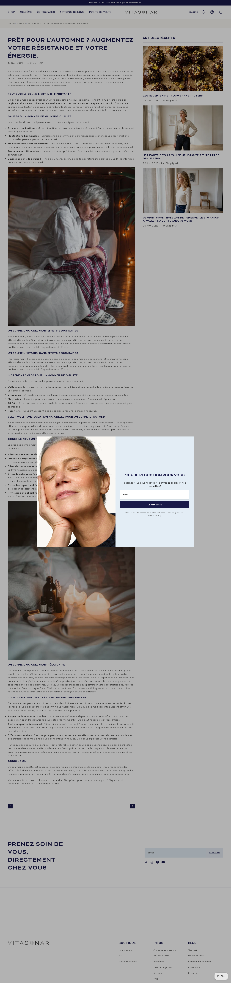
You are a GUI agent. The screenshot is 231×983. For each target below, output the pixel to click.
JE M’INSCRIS (155, 504)
